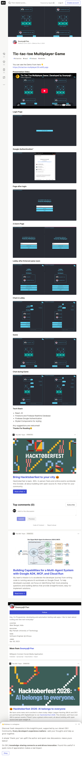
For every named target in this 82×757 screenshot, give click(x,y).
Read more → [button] (20, 593)
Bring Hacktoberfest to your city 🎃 (36, 477)
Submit (21, 519)
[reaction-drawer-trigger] (4, 55)
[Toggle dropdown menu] (75, 434)
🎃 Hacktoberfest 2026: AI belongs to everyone (37, 708)
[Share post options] (4, 85)
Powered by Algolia (46, 3)
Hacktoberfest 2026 (47, 715)
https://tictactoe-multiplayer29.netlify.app (30, 67)
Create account (73, 3)
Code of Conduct (38, 525)
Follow (44, 612)
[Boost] (4, 77)
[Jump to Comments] (4, 63)
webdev (41, 58)
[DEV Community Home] (3, 3)
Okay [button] (6, 753)
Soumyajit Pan (23, 41)
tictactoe (17, 58)
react (25, 58)
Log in (60, 3)
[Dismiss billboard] (79, 724)
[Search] (10, 3)
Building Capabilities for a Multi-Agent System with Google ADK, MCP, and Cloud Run (43, 572)
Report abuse (51, 525)
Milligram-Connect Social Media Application (26, 655)
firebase (33, 58)
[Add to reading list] (4, 71)
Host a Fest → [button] (20, 492)
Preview (32, 519)
